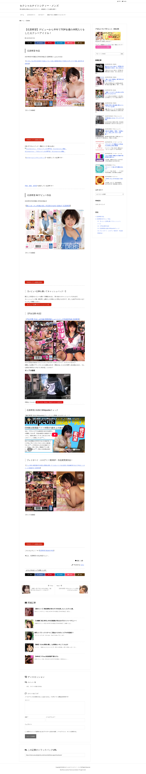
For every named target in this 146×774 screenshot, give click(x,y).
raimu (82, 565)
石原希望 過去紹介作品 (47, 550)
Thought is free (82, 769)
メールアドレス (50, 717)
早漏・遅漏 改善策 (31, 186)
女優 (82, 560)
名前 (26, 717)
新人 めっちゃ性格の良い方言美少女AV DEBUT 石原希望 (48, 206)
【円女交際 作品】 (103, 226)
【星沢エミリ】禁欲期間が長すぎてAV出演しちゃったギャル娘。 (54, 609)
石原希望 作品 (99, 216)
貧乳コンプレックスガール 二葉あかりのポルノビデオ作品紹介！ (54, 632)
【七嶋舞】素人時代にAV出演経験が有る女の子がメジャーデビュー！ (55, 620)
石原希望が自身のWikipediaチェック (108, 228)
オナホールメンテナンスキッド (35, 157)
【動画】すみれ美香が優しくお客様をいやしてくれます (51, 644)
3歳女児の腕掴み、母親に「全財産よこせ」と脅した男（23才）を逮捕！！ (114, 132)
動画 (29, 20)
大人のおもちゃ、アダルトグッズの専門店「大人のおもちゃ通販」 (45, 151)
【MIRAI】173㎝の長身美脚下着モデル (46, 656)
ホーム (22, 20)
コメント (27, 700)
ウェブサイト (28, 724)
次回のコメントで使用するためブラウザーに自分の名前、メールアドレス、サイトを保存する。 (52, 731)
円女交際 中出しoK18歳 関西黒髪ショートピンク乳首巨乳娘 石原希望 (53, 319)
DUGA (109, 44)
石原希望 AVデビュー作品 (102, 219)
